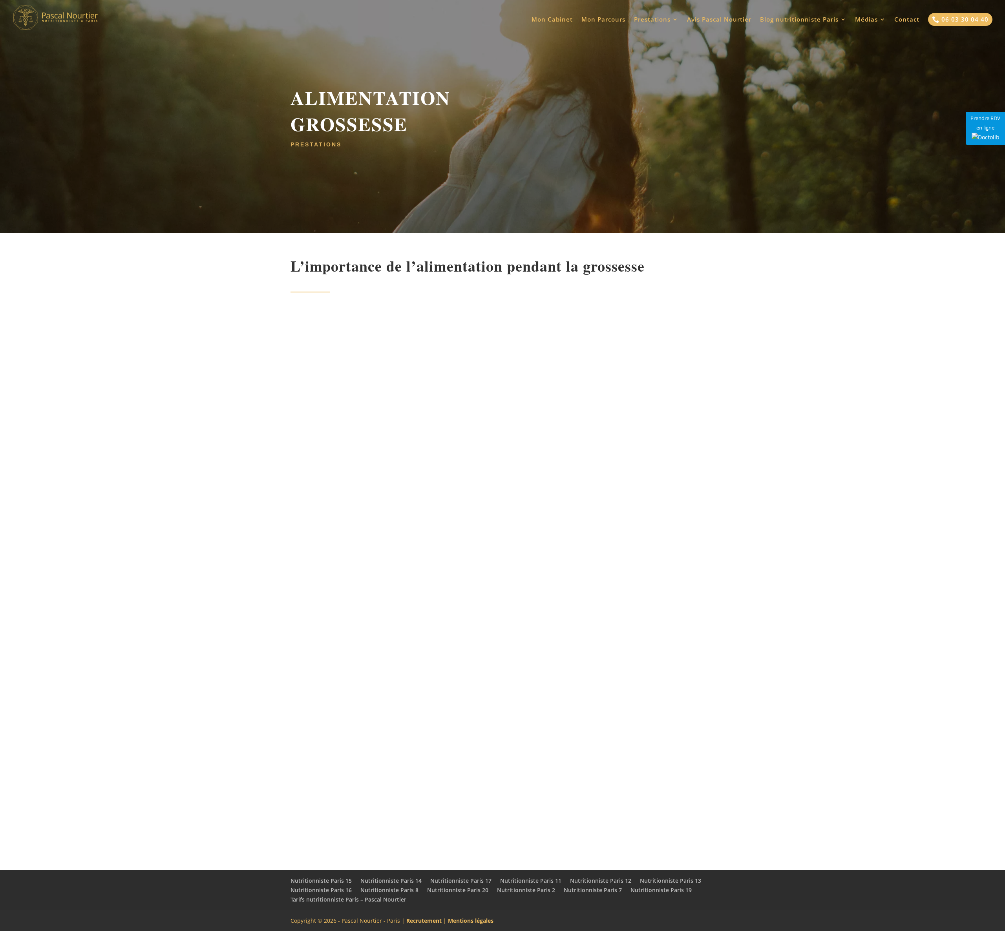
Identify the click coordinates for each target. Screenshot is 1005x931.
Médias (866, 19)
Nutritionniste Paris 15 (321, 880)
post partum (526, 815)
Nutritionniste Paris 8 (389, 890)
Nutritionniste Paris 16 (321, 890)
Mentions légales (470, 920)
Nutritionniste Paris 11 (530, 880)
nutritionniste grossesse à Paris (352, 754)
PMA (626, 765)
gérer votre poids (388, 804)
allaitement (503, 666)
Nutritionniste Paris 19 (661, 890)
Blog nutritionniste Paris (799, 19)
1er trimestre (509, 793)
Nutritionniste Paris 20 (457, 890)
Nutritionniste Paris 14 (391, 880)
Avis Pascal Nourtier (719, 19)
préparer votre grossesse (486, 765)
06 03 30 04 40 (960, 19)
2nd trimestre (551, 793)
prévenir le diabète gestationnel (643, 804)
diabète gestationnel (497, 606)
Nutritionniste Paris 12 (600, 880)
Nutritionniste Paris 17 (461, 880)
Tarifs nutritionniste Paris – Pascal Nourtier (348, 899)
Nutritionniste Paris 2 (526, 890)
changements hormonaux (458, 392)
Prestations (652, 19)
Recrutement (424, 920)
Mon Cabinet (552, 19)
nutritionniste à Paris (639, 319)
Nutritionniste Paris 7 (593, 890)
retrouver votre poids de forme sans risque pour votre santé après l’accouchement (408, 716)
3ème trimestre (600, 793)
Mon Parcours (603, 19)
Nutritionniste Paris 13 (670, 880)
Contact (906, 19)
